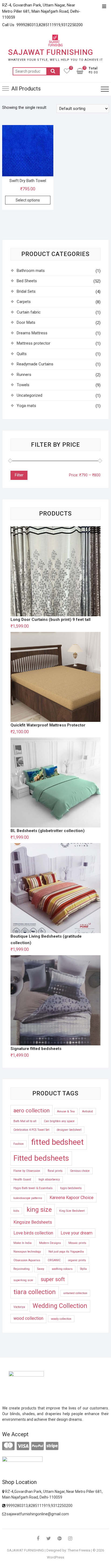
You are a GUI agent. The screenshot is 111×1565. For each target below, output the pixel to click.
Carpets (24, 301)
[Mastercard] (8, 1446)
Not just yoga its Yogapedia (66, 1251)
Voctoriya (19, 1307)
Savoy (40, 1269)
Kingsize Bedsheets (32, 1222)
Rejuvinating (21, 1269)
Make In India (22, 1243)
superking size (23, 1280)
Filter (19, 475)
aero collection (31, 1110)
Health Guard (22, 1179)
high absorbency (49, 1179)
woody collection (61, 1319)
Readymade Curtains (35, 364)
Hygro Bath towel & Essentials (33, 1188)
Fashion (18, 1144)
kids (16, 1211)
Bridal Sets (26, 291)
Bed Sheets (27, 280)
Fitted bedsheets (41, 1158)
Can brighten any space (59, 1121)
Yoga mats (26, 405)
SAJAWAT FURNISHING (50, 52)
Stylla (83, 1269)
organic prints (77, 1260)
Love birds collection (33, 1233)
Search (53, 71)
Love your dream (76, 1233)
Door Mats (26, 322)
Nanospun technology (27, 1251)
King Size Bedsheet (72, 1211)
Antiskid (87, 1111)
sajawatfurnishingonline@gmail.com (37, 1514)
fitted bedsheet (57, 1142)
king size (39, 1209)
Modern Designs (50, 1243)
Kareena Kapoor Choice (71, 1197)
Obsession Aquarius (26, 1260)
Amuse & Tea (66, 1111)
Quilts (22, 353)
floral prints (55, 1171)
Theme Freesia (79, 1550)
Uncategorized (29, 395)
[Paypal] (37, 1446)
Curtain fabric (29, 312)
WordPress (55, 1557)
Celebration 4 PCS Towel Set (31, 1130)
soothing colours (62, 1269)
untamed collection (75, 1293)
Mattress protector (33, 343)
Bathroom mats (31, 270)
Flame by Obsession (26, 1171)
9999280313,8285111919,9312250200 (38, 1505)
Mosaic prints (77, 1243)
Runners (24, 374)
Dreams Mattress (32, 333)
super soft (53, 1279)
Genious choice (80, 1171)
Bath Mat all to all (24, 1121)
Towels (23, 384)
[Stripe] (52, 1446)
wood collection (28, 1318)
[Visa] (23, 1446)
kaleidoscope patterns (27, 1198)
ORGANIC (54, 1260)
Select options (28, 200)
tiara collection (34, 1292)
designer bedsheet (69, 1130)
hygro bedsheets (71, 1188)
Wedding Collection (60, 1306)
